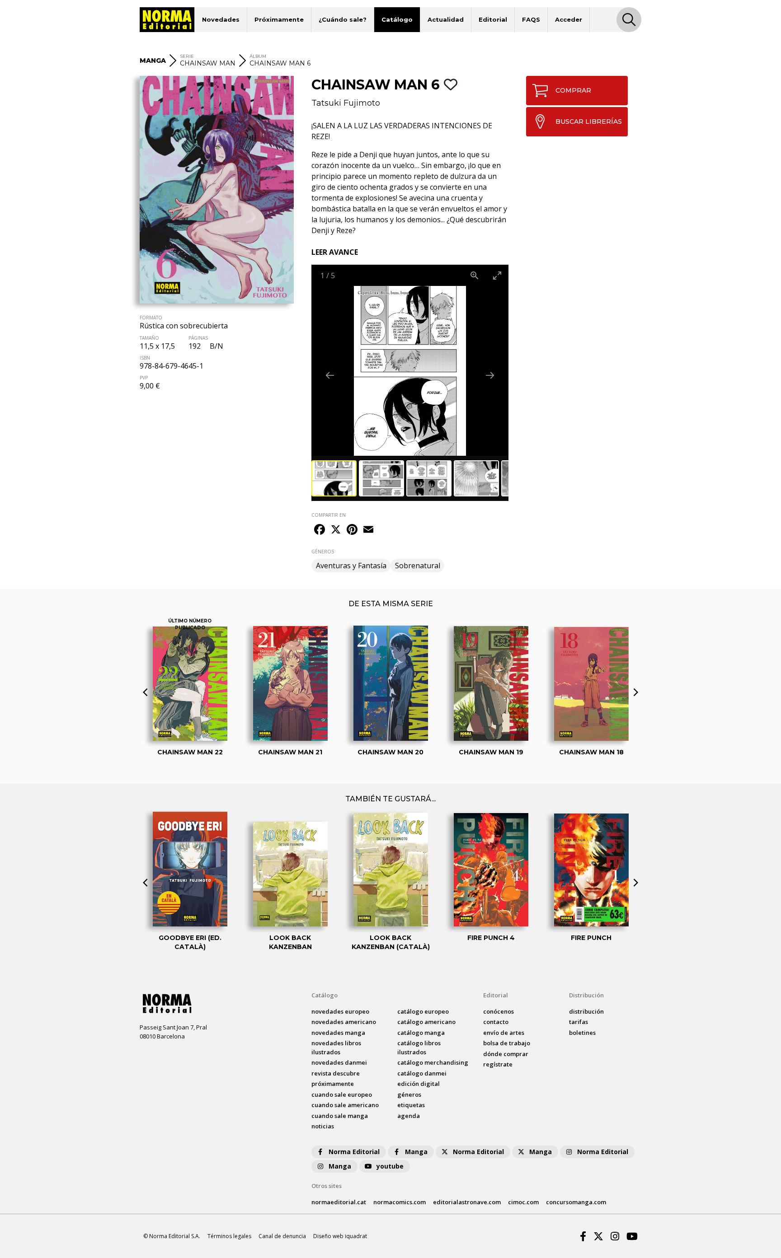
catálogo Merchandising (432, 1062)
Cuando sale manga (339, 1116)
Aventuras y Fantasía (351, 566)
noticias (322, 1126)
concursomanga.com (576, 1202)
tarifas (578, 1022)
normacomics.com (399, 1202)
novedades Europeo (340, 1011)
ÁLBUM (257, 56)
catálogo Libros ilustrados (419, 1047)
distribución (586, 1011)
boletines (582, 1033)
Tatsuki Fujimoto (345, 103)
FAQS (531, 19)
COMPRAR (573, 90)
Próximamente (279, 19)
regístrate (498, 1064)
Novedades (221, 19)
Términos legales (229, 1236)
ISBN (145, 358)
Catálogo (397, 19)
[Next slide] (489, 375)
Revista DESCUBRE (335, 1073)
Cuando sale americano (345, 1105)
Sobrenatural (417, 566)
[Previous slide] (329, 375)
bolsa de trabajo (506, 1043)
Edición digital (418, 1084)
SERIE (187, 56)
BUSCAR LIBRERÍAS (588, 121)
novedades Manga (338, 1033)
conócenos (498, 1011)
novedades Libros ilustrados (336, 1047)
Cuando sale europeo (341, 1094)
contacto (495, 1022)
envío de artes (503, 1033)
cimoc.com (523, 1202)
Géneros (409, 1094)
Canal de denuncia (282, 1236)
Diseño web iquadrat (340, 1236)
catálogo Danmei (422, 1073)
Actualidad (446, 19)
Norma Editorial (354, 1151)
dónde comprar (505, 1054)
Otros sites (326, 1186)
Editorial (493, 19)
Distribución (586, 995)
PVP (144, 377)
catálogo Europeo (423, 1011)
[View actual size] (474, 275)
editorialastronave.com (467, 1202)
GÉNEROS (322, 551)
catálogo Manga (421, 1033)
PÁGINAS (198, 338)
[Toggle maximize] (497, 275)
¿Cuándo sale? (343, 19)
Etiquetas (411, 1105)
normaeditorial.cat (338, 1202)
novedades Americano (343, 1022)
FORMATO (151, 317)
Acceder (568, 19)
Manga (416, 1151)
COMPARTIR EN (328, 515)
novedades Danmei (339, 1062)
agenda (408, 1116)
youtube (390, 1166)
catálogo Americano (426, 1022)
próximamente (332, 1084)
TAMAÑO (149, 338)
